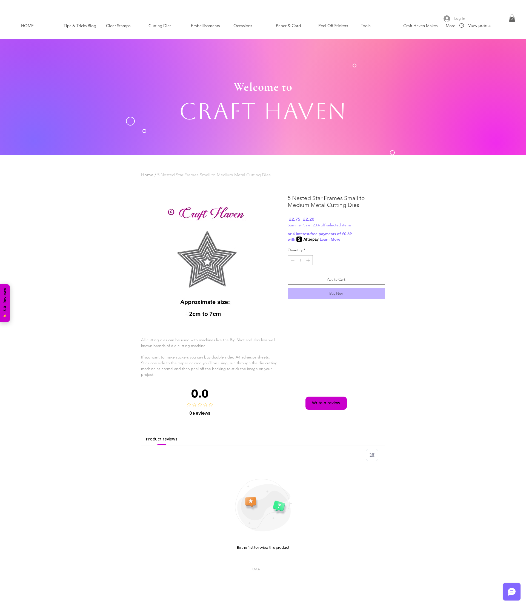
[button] (512, 18)
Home (147, 174)
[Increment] (308, 260)
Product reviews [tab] (162, 439)
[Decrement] (291, 260)
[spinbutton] (300, 260)
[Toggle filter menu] (372, 455)
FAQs (256, 569)
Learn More (330, 239)
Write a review (326, 403)
